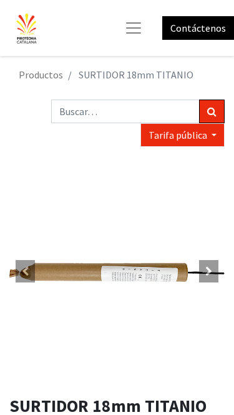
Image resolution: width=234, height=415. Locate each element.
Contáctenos (198, 28)
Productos (41, 74)
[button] (25, 271)
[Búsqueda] (212, 111)
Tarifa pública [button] (179, 135)
